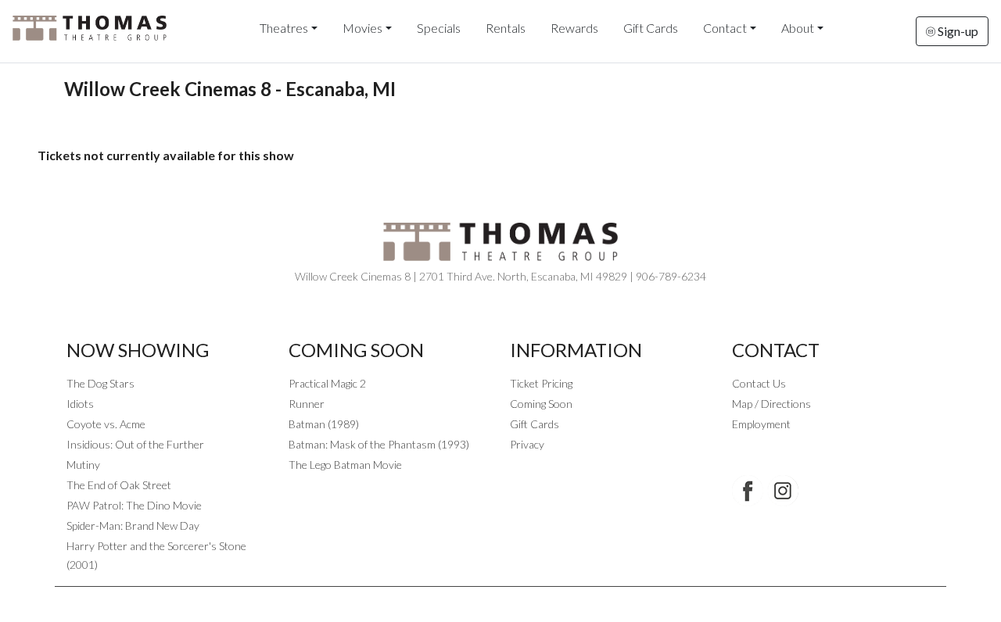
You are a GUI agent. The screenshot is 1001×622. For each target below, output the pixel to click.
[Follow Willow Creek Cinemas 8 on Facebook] (747, 490)
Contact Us (759, 383)
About (797, 27)
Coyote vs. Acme (105, 424)
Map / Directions (771, 403)
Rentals (506, 27)
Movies (362, 27)
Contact (725, 27)
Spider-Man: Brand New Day (132, 525)
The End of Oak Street (118, 485)
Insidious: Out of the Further (135, 444)
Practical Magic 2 (327, 383)
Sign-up (956, 30)
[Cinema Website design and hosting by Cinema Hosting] (500, 599)
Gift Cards (650, 27)
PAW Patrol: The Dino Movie (134, 505)
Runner (307, 403)
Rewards (574, 27)
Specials (439, 27)
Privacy (527, 444)
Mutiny (83, 464)
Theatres (284, 27)
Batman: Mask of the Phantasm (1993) (379, 444)
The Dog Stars (100, 383)
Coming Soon (541, 403)
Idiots (80, 403)
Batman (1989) (324, 424)
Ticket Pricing (541, 383)
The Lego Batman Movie (345, 464)
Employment (761, 424)
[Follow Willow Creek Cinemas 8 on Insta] (782, 490)
